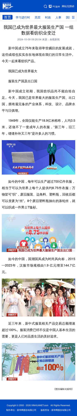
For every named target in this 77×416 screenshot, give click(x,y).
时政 (48, 17)
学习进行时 (23, 17)
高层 (37, 17)
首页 (7, 17)
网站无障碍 (68, 6)
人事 (58, 17)
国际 (69, 17)
